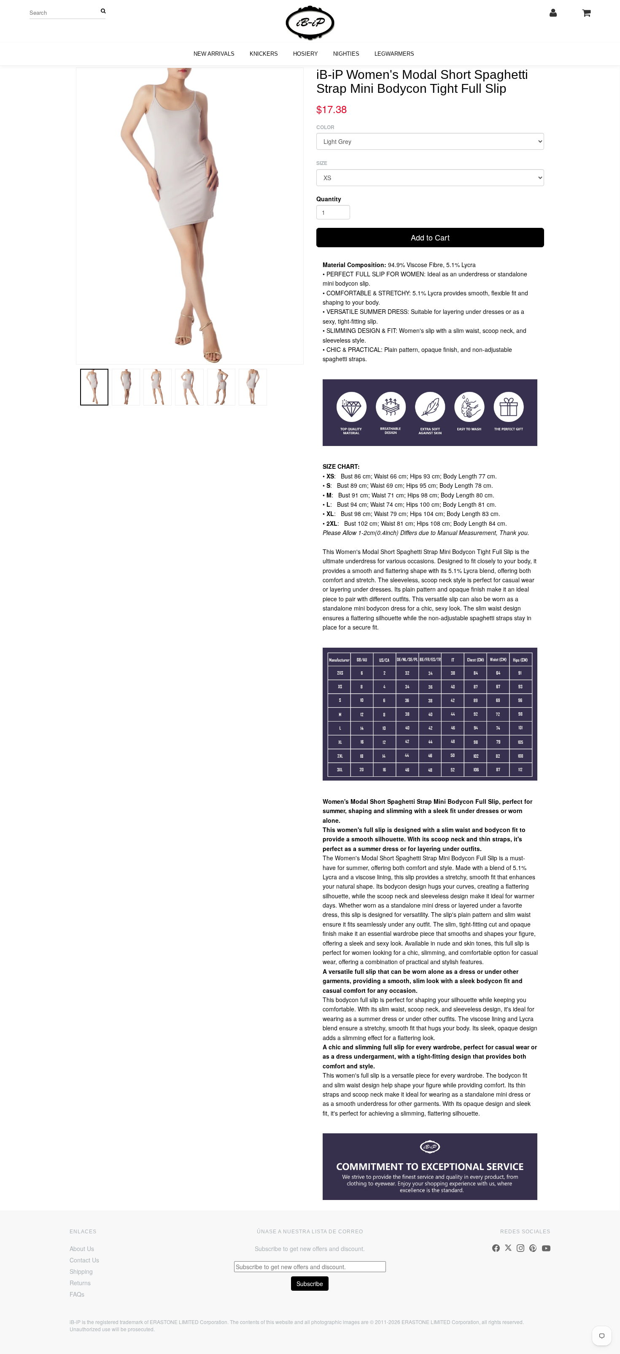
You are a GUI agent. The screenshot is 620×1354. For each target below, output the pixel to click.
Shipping (81, 1271)
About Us (82, 1248)
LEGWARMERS (394, 54)
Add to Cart (430, 237)
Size (321, 163)
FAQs (77, 1294)
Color (325, 127)
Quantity (328, 199)
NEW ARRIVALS (214, 54)
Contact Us (84, 1260)
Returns (80, 1282)
